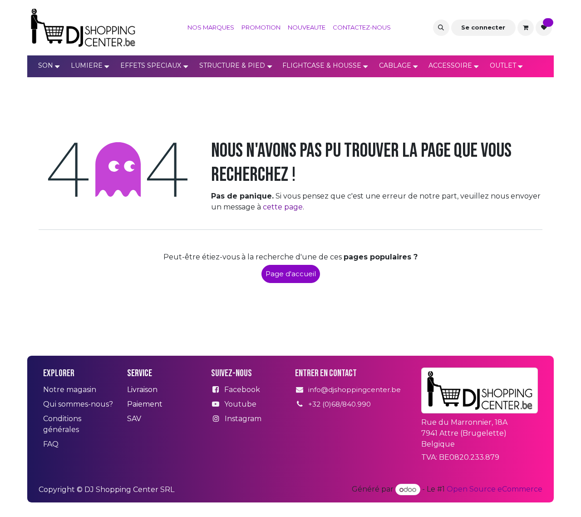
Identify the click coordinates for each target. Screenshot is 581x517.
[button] (441, 28)
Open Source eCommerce (494, 489)
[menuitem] (211, 28)
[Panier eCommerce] (525, 28)
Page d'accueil (291, 273)
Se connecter (483, 27)
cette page (283, 207)
